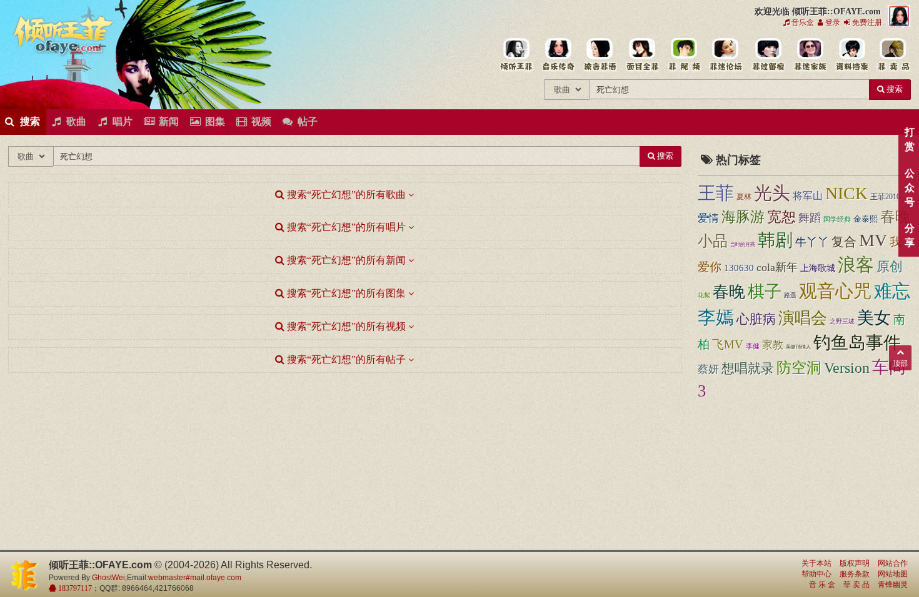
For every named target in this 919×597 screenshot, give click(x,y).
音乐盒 (802, 22)
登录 (831, 22)
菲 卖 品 (856, 584)
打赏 (909, 139)
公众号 (909, 187)
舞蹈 (809, 218)
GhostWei (108, 577)
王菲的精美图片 (642, 54)
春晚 (729, 292)
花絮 (704, 295)
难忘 (892, 291)
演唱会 (802, 318)
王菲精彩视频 (683, 54)
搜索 (894, 89)
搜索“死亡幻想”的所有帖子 (345, 359)
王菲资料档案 (851, 54)
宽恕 (781, 217)
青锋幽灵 (893, 584)
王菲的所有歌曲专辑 (558, 54)
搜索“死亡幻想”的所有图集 (345, 293)
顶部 (900, 363)
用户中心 (809, 54)
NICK (846, 193)
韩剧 (775, 240)
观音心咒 (835, 291)
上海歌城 (817, 268)
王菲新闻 (600, 54)
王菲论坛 (725, 54)
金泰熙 (865, 219)
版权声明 (855, 563)
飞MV (727, 344)
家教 (772, 345)
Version (847, 368)
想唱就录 (747, 368)
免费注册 (866, 22)
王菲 (716, 193)
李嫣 (716, 317)
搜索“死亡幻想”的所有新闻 (345, 260)
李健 (753, 346)
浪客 (856, 265)
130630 (739, 268)
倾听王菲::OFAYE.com (63, 37)
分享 (909, 235)
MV (873, 240)
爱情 (708, 218)
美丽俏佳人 (798, 347)
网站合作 (893, 563)
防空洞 (798, 367)
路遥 (790, 295)
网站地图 (893, 574)
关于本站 (816, 563)
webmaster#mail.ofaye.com (194, 577)
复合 (843, 242)
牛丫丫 (812, 242)
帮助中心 (816, 574)
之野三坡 (842, 321)
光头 (772, 193)
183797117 (74, 588)
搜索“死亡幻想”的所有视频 (345, 326)
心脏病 (756, 319)
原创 (889, 266)
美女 (874, 317)
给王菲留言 (767, 54)
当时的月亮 (742, 244)
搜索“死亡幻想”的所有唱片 (345, 227)
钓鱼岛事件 (857, 342)
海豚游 (743, 217)
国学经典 (837, 219)
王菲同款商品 (893, 54)
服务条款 (855, 574)
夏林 (743, 196)
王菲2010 (885, 196)
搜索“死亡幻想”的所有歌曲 (345, 194)
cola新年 (777, 267)
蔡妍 (708, 369)
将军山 (808, 195)
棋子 (764, 291)
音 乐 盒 (822, 584)
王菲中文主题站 (516, 54)
